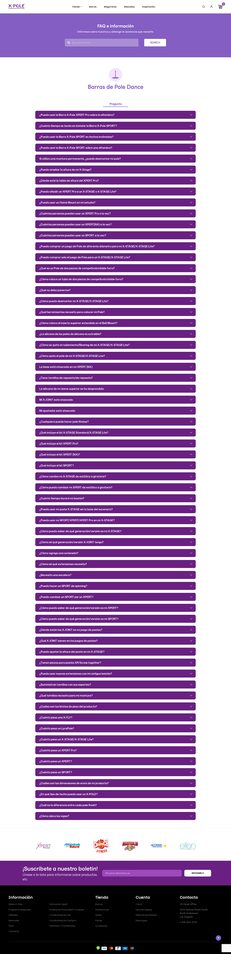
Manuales (14, 920)
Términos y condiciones (62, 925)
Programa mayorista (20, 909)
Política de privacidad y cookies (66, 909)
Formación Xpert (58, 904)
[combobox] (102, 43)
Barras (98, 904)
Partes (98, 920)
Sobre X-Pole (15, 904)
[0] (220, 7)
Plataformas (102, 909)
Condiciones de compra (62, 920)
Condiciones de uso (60, 915)
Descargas (141, 920)
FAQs (11, 925)
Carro (139, 904)
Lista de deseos (144, 909)
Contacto (14, 931)
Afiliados (13, 915)
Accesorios (101, 925)
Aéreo (98, 915)
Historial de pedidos (146, 915)
